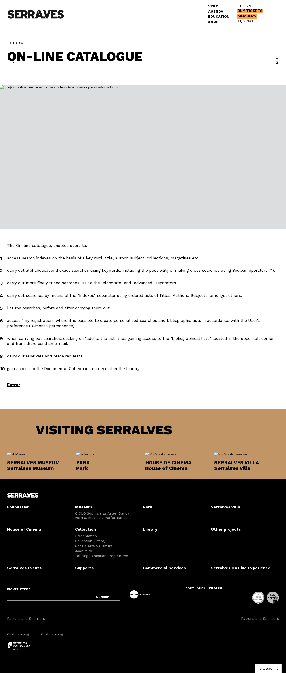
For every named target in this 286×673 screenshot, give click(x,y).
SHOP (213, 21)
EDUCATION (218, 16)
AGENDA (215, 11)
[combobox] (268, 668)
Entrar (13, 384)
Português (265, 668)
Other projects (226, 529)
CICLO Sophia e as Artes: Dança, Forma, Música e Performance (102, 515)
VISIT (213, 6)
